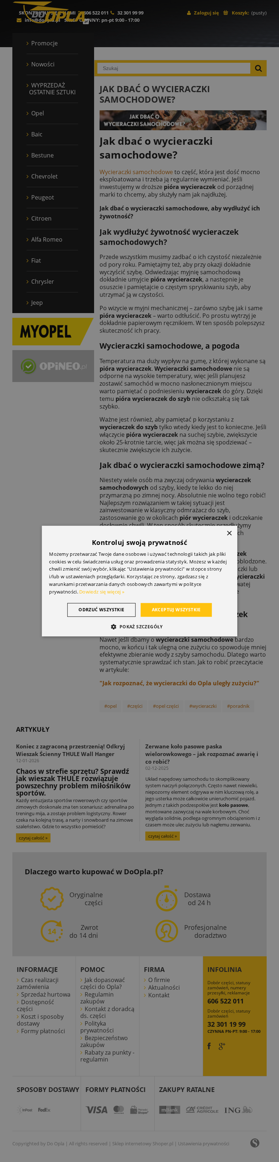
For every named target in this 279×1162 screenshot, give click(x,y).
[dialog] (139, 581)
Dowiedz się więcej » (101, 591)
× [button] (229, 533)
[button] (139, 626)
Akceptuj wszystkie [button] (176, 610)
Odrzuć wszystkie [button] (101, 610)
